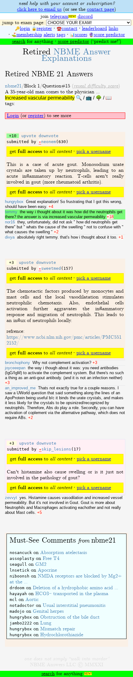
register (44, 28)
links (113, 28)
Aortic (32, 599)
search (18, 41)
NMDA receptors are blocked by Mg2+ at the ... (66, 579)
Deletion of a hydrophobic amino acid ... (75, 588)
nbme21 (13, 86)
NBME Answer (76, 55)
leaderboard (94, 28)
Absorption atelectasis (63, 552)
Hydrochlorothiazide (61, 635)
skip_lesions (56, 449)
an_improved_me (20, 388)
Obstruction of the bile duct (70, 617)
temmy (11, 211)
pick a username (93, 151)
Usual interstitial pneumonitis (74, 605)
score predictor (109, 35)
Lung (45, 623)
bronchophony (17, 362)
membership (29, 35)
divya (10, 237)
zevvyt (11, 497)
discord (85, 16)
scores (81, 35)
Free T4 (51, 558)
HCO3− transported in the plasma (71, 593)
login (25, 28)
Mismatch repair (57, 629)
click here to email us (39, 9)
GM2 (40, 564)
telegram (59, 16)
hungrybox (14, 201)
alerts (49, 35)
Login (13, 115)
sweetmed (51, 268)
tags (61, 35)
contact (69, 28)
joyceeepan (15, 368)
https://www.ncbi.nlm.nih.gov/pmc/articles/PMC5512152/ (64, 340)
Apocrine (47, 570)
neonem (48, 141)
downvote (48, 135)
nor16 (10, 222)
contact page (100, 9)
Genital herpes (48, 611)
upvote (28, 135)
